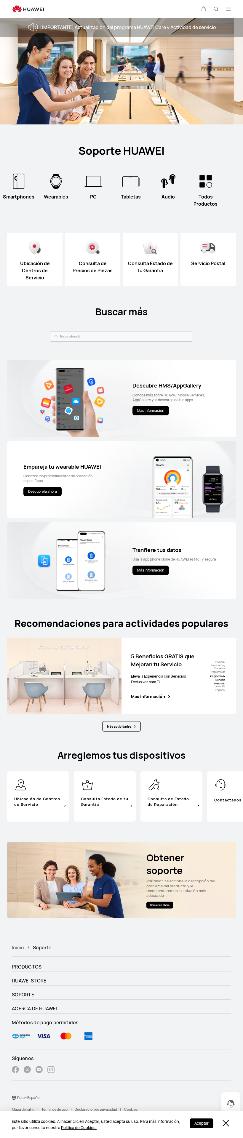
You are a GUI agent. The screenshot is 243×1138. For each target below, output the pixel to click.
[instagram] (51, 1070)
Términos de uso (54, 1109)
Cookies (131, 1109)
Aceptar (201, 1123)
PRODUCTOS (27, 967)
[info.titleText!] (20, 784)
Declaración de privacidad (96, 1109)
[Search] (55, 336)
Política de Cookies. (79, 1127)
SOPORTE (23, 995)
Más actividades (119, 726)
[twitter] (27, 1070)
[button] (203, 9)
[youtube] (39, 1070)
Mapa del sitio (23, 1109)
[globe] (14, 1098)
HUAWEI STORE (29, 981)
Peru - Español (28, 1097)
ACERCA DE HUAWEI (34, 1008)
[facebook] (15, 1070)
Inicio (18, 947)
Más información (148, 696)
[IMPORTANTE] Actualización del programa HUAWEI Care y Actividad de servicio (128, 27)
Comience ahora (160, 905)
